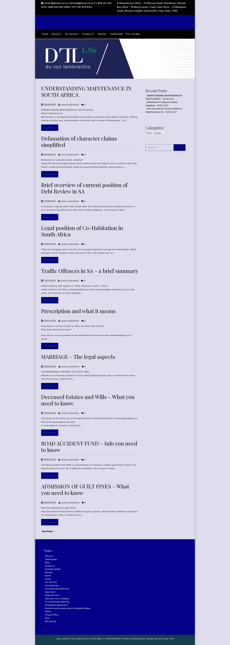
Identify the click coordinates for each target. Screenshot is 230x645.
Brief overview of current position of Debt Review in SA (84, 188)
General (102, 34)
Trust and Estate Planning (57, 601)
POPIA (48, 611)
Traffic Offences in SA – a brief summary (89, 270)
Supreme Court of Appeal (57, 598)
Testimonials (116, 34)
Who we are (50, 621)
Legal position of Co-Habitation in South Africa (82, 231)
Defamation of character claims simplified (79, 141)
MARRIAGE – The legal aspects (78, 356)
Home (45, 34)
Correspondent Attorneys (57, 588)
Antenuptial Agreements (56, 605)
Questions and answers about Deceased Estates (67, 608)
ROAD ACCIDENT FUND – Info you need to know (89, 446)
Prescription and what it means (78, 310)
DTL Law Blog (133, 34)
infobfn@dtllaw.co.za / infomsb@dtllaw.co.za (68, 3)
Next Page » (48, 531)
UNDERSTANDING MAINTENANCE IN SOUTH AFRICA (86, 91)
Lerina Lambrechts (69, 104)
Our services (71, 34)
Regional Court (52, 595)
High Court (50, 592)
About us (55, 34)
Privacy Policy (51, 615)
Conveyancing (51, 585)
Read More (50, 127)
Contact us (87, 34)
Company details (53, 569)
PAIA (47, 618)
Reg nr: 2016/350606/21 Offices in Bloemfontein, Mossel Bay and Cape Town (135, 639)
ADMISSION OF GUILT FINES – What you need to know (85, 489)
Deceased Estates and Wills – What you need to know (88, 400)
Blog (47, 562)
